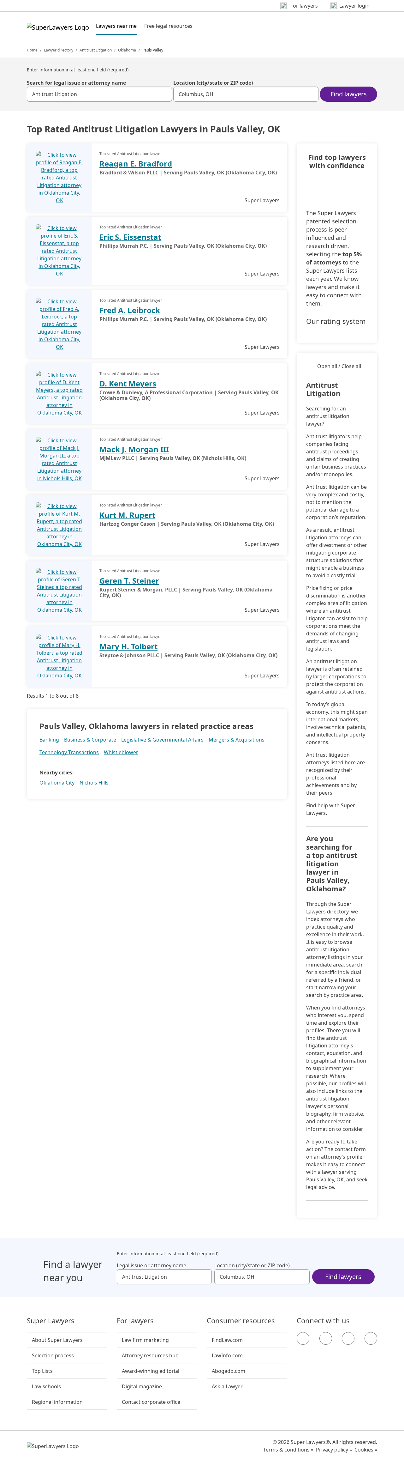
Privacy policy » (334, 1449)
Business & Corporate (90, 739)
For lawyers (135, 1320)
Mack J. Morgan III (134, 449)
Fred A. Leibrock (129, 310)
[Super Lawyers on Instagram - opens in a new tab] (325, 1338)
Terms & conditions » (288, 1449)
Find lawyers (348, 94)
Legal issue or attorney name (151, 1265)
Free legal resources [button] (168, 25)
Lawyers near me (116, 25)
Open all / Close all (339, 366)
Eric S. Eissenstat (130, 237)
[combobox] (99, 94)
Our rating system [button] (336, 321)
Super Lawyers (50, 1320)
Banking (49, 739)
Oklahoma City (56, 782)
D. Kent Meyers (127, 383)
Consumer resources (241, 1320)
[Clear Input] (164, 94)
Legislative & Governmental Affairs (162, 739)
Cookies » (365, 1449)
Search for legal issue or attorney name (76, 82)
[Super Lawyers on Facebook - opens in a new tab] (303, 1338)
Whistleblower (121, 752)
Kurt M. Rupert (127, 515)
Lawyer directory (58, 50)
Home (32, 50)
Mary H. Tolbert (128, 646)
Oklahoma (127, 50)
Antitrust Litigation (96, 50)
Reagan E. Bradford (135, 163)
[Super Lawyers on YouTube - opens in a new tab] (348, 1338)
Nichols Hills (94, 782)
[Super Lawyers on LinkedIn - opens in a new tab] (371, 1338)
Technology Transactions (69, 752)
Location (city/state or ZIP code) (213, 82)
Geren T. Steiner (129, 580)
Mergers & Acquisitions (236, 739)
